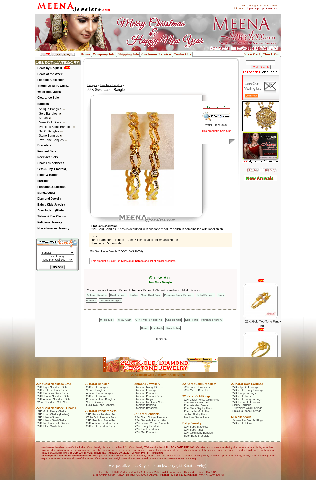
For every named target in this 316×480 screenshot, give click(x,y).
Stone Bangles (49, 135)
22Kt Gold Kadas (96, 396)
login (250, 8)
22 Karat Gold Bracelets (199, 384)
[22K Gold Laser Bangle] (142, 205)
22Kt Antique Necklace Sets (53, 399)
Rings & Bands (47, 175)
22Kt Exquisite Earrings (246, 402)
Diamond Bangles (145, 404)
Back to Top (173, 328)
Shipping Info (128, 54)
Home (85, 54)
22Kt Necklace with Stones (53, 423)
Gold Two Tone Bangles (100, 404)
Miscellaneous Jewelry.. (54, 228)
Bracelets (44, 145)
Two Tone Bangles (51, 140)
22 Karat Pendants (147, 414)
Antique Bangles (50, 109)
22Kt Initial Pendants (147, 429)
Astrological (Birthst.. (52, 210)
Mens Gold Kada (50, 122)
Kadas (43, 118)
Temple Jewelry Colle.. (53, 86)
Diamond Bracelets (146, 407)
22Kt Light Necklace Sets (52, 387)
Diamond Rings (144, 399)
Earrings (43, 181)
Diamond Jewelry (49, 198)
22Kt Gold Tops (241, 396)
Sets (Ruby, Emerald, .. (53, 169)
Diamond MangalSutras (149, 387)
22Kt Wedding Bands (196, 405)
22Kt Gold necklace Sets (52, 390)
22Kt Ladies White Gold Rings (201, 399)
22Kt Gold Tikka (242, 423)
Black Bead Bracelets (196, 435)
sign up (259, 8)
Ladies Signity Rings (196, 414)
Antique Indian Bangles (99, 393)
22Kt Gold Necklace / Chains (56, 408)
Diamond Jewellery (147, 384)
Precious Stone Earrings (246, 410)
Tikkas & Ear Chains (51, 216)
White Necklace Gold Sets (53, 402)
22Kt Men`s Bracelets (197, 390)
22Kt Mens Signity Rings (198, 408)
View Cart (252, 54)
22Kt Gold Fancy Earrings (247, 390)
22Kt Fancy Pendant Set (100, 414)
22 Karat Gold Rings (196, 396)
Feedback (157, 328)
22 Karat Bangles (97, 384)
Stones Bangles (95, 390)
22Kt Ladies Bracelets (197, 387)
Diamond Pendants (146, 393)
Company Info (104, 54)
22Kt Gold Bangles (97, 387)
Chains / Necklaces (50, 163)
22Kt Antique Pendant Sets (102, 423)
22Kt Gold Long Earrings (247, 399)
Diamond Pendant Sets (148, 396)
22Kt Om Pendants (146, 432)
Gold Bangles (48, 113)
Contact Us (183, 54)
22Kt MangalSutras (48, 417)
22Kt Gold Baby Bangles (198, 432)
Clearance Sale (48, 97)
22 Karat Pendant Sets (101, 411)
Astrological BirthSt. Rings (247, 420)
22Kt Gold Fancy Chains (52, 411)
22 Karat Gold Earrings (247, 384)
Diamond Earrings (145, 390)
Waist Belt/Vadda (49, 92)
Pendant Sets (46, 151)
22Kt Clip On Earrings (245, 387)
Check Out (271, 54)
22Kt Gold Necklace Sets (53, 384)
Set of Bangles (49, 131)
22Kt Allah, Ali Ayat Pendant (151, 417)
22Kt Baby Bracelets (196, 426)
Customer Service (156, 54)
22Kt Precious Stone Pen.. (102, 420)
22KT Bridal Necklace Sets (53, 396)
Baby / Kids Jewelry (51, 204)
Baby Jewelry (192, 423)
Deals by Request (49, 68)
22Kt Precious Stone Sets (52, 393)
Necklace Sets (47, 157)
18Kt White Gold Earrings (247, 407)
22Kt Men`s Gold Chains (52, 420)
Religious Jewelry (49, 222)
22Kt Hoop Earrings (244, 393)
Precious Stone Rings (197, 417)
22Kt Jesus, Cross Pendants (152, 423)
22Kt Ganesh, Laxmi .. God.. (152, 420)
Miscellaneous (241, 417)
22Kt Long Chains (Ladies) (53, 414)
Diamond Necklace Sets (149, 402)
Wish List (107, 319)
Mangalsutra (46, 192)
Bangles (43, 104)
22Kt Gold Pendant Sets (100, 426)
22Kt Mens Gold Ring (196, 402)
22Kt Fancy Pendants (148, 426)
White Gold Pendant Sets (101, 417)
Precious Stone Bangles (55, 127)
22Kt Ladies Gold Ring (197, 411)
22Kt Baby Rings (194, 429)
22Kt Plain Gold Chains (51, 426)
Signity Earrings (241, 404)
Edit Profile (191, 319)
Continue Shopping (148, 319)
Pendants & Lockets (51, 187)
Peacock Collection (50, 80)
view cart (271, 8)
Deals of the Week (50, 74)
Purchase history (211, 319)
